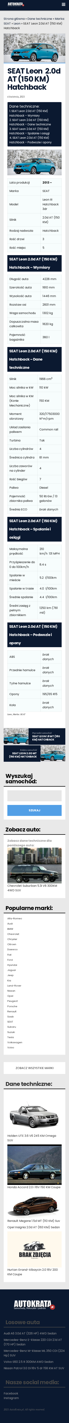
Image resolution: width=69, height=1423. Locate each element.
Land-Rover (14, 985)
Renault (11, 1011)
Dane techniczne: (29, 1084)
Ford (10, 960)
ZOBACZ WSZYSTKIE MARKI (35, 1068)
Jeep (10, 975)
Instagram (11, 1398)
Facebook (11, 1393)
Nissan (11, 991)
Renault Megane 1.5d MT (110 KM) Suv (33, 1221)
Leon (17, 23)
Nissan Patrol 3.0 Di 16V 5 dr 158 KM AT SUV (34, 1368)
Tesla (10, 1037)
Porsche (12, 1006)
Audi (10, 923)
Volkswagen (14, 1042)
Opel (10, 996)
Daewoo (12, 949)
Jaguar (11, 970)
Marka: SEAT (19, 714)
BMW (10, 929)
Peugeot (12, 1001)
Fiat (9, 954)
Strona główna (14, 19)
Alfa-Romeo (14, 918)
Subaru (11, 1027)
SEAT (10, 1021)
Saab (10, 1016)
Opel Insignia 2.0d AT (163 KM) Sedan (33, 1227)
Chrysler (12, 939)
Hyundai (12, 965)
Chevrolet (13, 934)
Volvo (10, 1047)
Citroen (11, 944)
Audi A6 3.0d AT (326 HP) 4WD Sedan (30, 1333)
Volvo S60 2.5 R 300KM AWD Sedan (28, 1362)
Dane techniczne (39, 19)
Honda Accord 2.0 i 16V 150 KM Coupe (34, 1187)
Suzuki (11, 1032)
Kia (9, 980)
